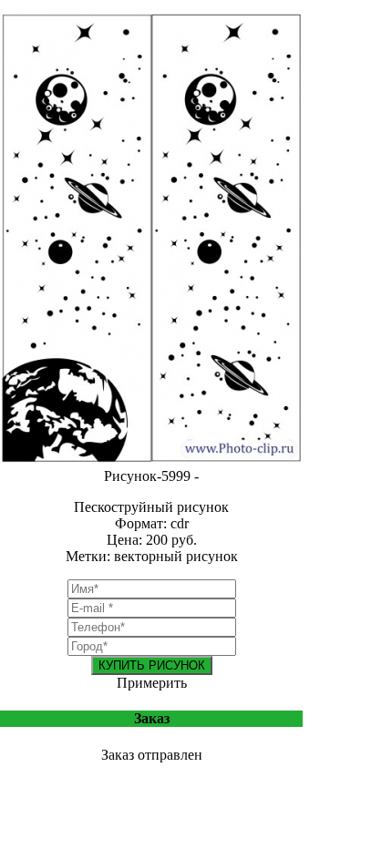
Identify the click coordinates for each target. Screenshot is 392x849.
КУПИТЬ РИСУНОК (151, 665)
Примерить (152, 682)
